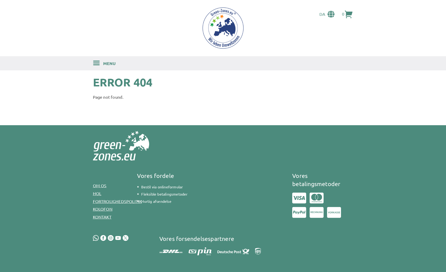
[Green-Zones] (223, 28)
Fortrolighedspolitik (112, 201)
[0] (348, 14)
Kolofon (102, 208)
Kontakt (102, 216)
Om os (100, 185)
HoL (97, 193)
